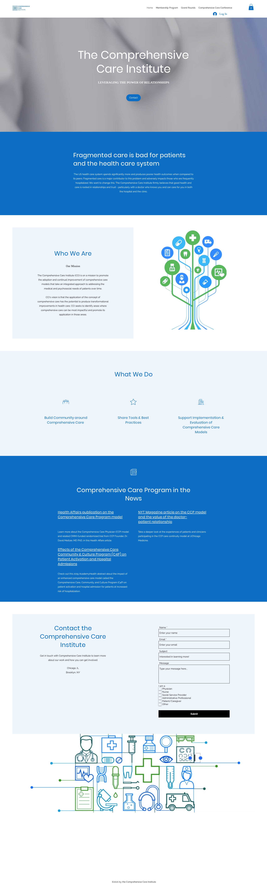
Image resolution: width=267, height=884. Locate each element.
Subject (163, 651)
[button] (251, 7)
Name (162, 627)
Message (164, 663)
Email (162, 639)
